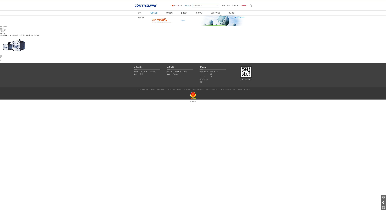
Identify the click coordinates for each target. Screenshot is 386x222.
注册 (228, 5)
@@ (1, 56)
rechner (212, 77)
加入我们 (232, 13)
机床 (168, 74)
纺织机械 (175, 74)
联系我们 (141, 17)
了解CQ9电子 (215, 13)
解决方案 (169, 13)
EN (181, 5)
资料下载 (2, 33)
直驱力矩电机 (29, 35)
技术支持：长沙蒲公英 (244, 89)
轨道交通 (153, 71)
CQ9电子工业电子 (204, 81)
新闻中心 (199, 13)
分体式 (2, 28)
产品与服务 (154, 13)
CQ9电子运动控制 (214, 73)
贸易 (141, 74)
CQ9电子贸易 (204, 71)
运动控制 (22, 35)
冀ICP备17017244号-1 (142, 89)
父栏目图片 (3, 30)
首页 (139, 13)
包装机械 (178, 71)
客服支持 (184, 13)
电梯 (185, 71)
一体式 (2, 31)
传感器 (136, 71)
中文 (175, 5)
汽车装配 (169, 71)
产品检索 (188, 6)
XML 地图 (193, 101)
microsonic (203, 77)
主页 (9, 35)
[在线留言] (383, 207)
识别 (135, 74)
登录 (223, 5)
